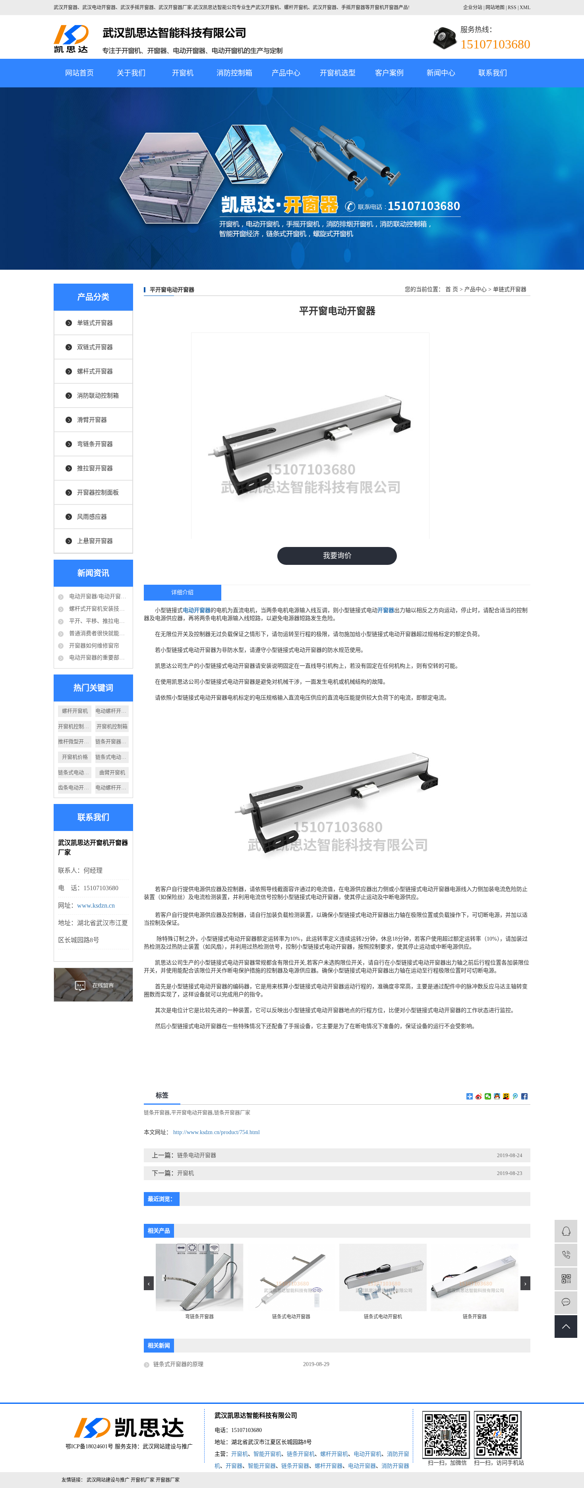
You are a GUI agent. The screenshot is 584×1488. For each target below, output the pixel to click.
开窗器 (234, 1466)
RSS (512, 7)
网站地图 (495, 7)
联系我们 (492, 73)
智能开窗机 (267, 1454)
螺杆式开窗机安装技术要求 (98, 609)
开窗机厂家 (143, 1480)
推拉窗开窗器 (95, 468)
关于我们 (131, 73)
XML (525, 7)
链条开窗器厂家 (112, 741)
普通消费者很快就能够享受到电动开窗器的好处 (98, 633)
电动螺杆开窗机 (112, 711)
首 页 (451, 289)
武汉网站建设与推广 (168, 1446)
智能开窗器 (262, 1466)
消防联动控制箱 (98, 395)
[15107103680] (566, 1255)
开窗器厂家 (168, 1480)
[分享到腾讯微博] (515, 1096)
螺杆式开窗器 (95, 371)
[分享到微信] (488, 1096)
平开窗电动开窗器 (192, 1112)
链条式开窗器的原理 (178, 1364)
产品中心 (286, 73)
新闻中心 (441, 73)
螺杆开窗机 (75, 711)
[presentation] (149, 1283)
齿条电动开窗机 (74, 787)
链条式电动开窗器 (74, 772)
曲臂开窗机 (112, 772)
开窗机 (182, 73)
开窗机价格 (75, 757)
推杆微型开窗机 (74, 741)
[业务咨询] (566, 1231)
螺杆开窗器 (328, 1466)
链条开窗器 (157, 1112)
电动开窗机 (367, 1454)
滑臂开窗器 (92, 420)
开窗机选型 (338, 73)
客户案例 (389, 73)
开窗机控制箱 (112, 726)
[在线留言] (566, 1302)
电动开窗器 (362, 1466)
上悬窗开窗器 (95, 541)
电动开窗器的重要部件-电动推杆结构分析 (98, 658)
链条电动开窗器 (196, 1155)
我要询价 (337, 556)
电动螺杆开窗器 (112, 787)
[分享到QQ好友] (497, 1096)
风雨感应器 (92, 517)
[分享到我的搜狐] (506, 1096)
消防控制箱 (234, 73)
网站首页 (79, 73)
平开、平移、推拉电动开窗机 (98, 621)
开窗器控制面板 (98, 492)
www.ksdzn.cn (96, 905)
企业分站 (472, 7)
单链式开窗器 (95, 323)
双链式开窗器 (95, 347)
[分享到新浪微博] (479, 1096)
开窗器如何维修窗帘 (93, 646)
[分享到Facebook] (524, 1096)
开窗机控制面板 (74, 726)
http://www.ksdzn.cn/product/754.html (216, 1132)
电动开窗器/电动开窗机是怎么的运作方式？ (98, 596)
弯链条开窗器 (95, 444)
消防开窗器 (395, 1466)
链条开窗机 (301, 1454)
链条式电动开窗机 (112, 757)
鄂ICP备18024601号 (89, 1446)
